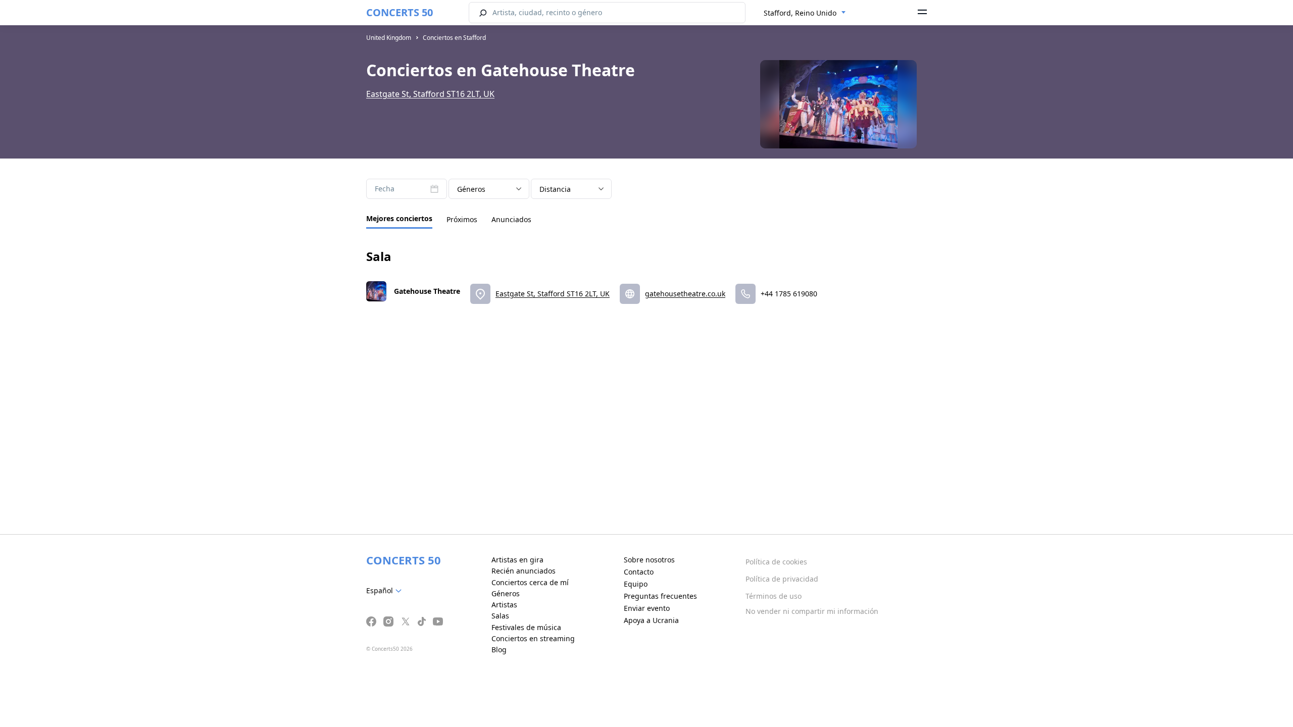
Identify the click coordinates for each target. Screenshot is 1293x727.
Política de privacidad (781, 579)
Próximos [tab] (461, 219)
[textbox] (386, 591)
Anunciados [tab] (511, 219)
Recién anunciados (523, 571)
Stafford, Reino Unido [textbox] (800, 13)
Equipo (636, 584)
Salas (500, 615)
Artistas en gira (517, 559)
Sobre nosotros (649, 559)
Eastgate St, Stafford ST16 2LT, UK (430, 93)
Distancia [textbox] (555, 189)
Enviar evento (647, 608)
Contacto (639, 572)
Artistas (504, 604)
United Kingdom (388, 37)
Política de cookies (776, 561)
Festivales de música (526, 627)
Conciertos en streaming (533, 638)
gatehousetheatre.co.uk (685, 293)
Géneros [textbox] (471, 189)
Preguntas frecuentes (660, 596)
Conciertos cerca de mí (530, 582)
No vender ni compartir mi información (811, 611)
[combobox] (805, 13)
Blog (499, 649)
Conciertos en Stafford (454, 37)
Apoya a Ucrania (651, 620)
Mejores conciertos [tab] (399, 218)
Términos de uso (773, 596)
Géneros (505, 593)
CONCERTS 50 (399, 12)
